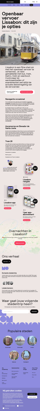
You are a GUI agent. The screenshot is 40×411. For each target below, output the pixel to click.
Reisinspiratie (4, 375)
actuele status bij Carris (27, 134)
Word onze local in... (15, 371)
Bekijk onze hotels (20, 243)
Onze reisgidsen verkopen (15, 374)
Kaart (22, 5)
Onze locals (34, 374)
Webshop (3, 378)
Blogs (31, 5)
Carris (25, 150)
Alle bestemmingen (4, 373)
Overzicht (9, 5)
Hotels (18, 5)
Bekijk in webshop (27, 188)
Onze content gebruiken (14, 377)
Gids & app (27, 5)
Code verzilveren (4, 383)
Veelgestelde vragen (25, 373)
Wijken (14, 5)
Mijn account (4, 380)
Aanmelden (34, 311)
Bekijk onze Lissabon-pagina (26, 92)
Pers (33, 377)
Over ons (6, 261)
